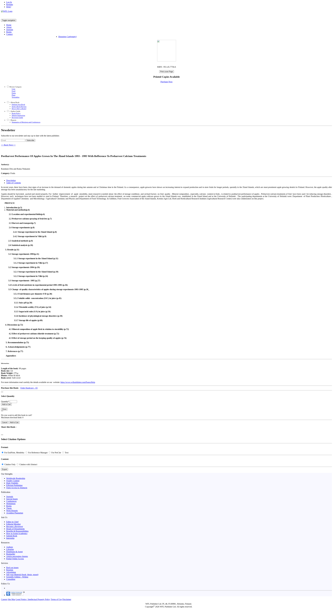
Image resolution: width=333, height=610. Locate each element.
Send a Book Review (19, 107)
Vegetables (15, 97)
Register (9, 4)
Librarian (10, 549)
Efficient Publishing (14, 485)
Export (4, 469)
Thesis (9, 508)
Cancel (4, 422)
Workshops (10, 503)
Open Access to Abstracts (16, 488)
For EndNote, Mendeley (14, 452)
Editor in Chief (12, 522)
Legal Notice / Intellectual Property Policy (33, 599)
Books (9, 32)
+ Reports (12, 120)
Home (8, 25)
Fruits (14, 93)
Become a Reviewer (14, 526)
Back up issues (12, 567)
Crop (13, 89)
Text (66, 452)
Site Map (11, 599)
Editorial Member (13, 524)
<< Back (5, 145)
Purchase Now (167, 82)
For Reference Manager (38, 452)
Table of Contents (13, 183)
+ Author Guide (14, 111)
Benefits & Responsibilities (17, 531)
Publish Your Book (18, 104)
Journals (9, 29)
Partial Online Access (15, 559)
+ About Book (14, 102)
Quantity (5, 401)
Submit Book (11, 536)
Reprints (9, 570)
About (8, 27)
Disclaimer (66, 599)
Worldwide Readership (15, 478)
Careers (4, 599)
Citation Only (10, 464)
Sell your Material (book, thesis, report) (22, 574)
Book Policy (16, 113)
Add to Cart (6, 404)
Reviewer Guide (17, 117)
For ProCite (56, 452)
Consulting (10, 579)
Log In (9, 2)
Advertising (11, 572)
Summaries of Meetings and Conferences (26, 122)
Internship (10, 538)
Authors (9, 547)
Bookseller (10, 554)
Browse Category (15, 87)
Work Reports (12, 510)
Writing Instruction (18, 115)
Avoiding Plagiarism (14, 513)
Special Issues (12, 499)
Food (13, 91)
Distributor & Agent (14, 552)
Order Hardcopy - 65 (29, 388)
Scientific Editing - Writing (17, 577)
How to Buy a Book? (19, 109)
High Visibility (12, 483)
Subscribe (30, 140)
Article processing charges (17, 556)
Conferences (11, 501)
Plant (13, 95)
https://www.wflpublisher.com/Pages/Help (77, 382)
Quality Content (12, 481)
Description (11, 180)
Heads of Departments (15, 529)
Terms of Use (56, 599)
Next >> (12, 145)
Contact (9, 34)
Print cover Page (166, 72)
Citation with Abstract (28, 464)
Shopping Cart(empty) (67, 36)
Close (4, 409)
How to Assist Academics (16, 533)
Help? (8, 7)
